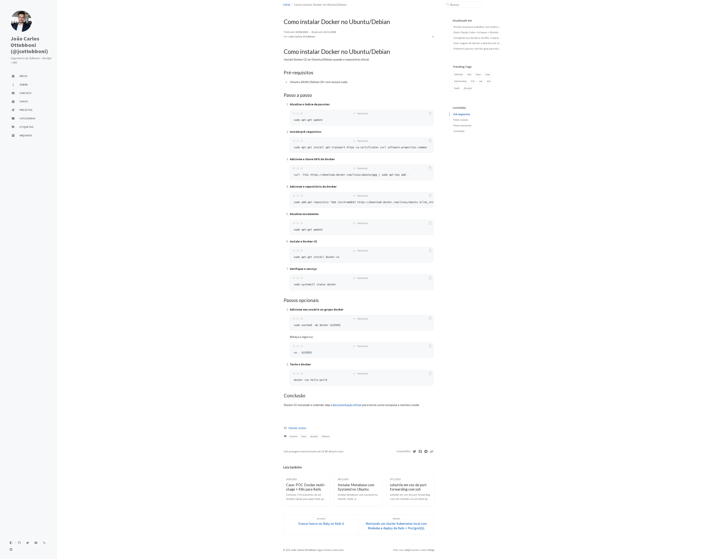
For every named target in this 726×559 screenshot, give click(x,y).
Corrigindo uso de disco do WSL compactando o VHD (483, 38)
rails (469, 74)
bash (456, 88)
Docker (302, 428)
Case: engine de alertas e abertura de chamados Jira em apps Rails (491, 43)
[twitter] (27, 542)
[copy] (430, 113)
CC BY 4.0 (326, 451)
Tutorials (292, 428)
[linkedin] (11, 549)
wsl (488, 81)
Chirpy (430, 549)
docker (293, 436)
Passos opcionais (462, 125)
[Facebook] (420, 452)
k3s (473, 81)
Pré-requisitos (461, 114)
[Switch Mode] (11, 542)
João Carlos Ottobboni (301, 36)
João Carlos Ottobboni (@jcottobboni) (29, 45)
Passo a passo (460, 119)
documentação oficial (347, 405)
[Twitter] (414, 452)
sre (480, 81)
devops (468, 88)
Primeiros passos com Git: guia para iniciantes (479, 48)
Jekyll (407, 549)
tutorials (458, 74)
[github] (19, 542)
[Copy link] (432, 452)
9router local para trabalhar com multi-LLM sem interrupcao (486, 27)
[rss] (44, 542)
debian (326, 436)
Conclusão (459, 131)
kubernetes (460, 81)
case (487, 74)
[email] (36, 542)
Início (286, 4)
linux (303, 436)
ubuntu (314, 436)
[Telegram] (426, 452)
